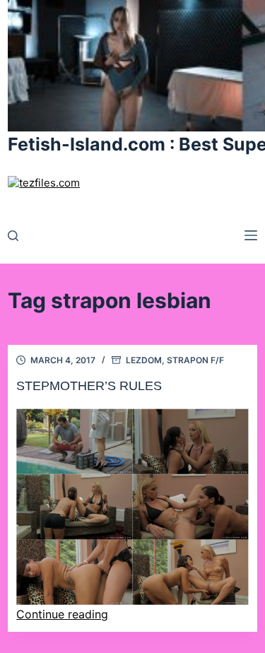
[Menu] (251, 235)
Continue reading (62, 614)
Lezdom (144, 360)
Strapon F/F (195, 360)
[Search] (13, 235)
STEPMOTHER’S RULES (89, 386)
